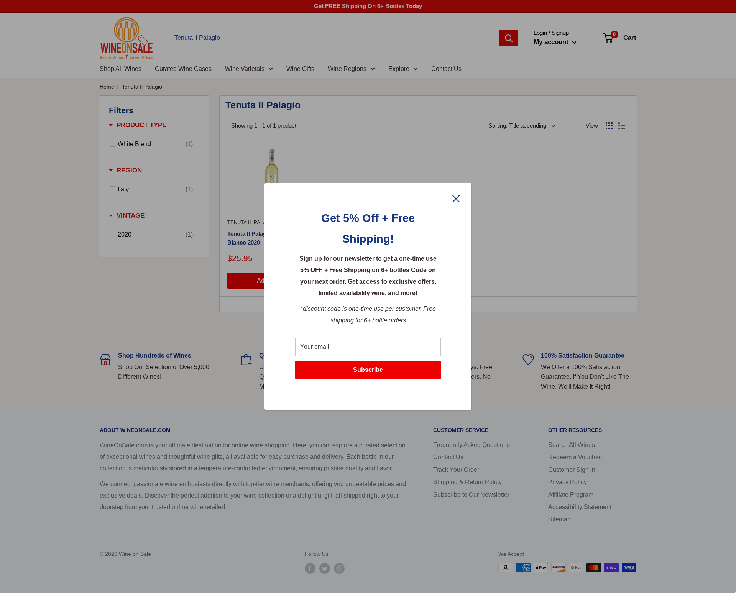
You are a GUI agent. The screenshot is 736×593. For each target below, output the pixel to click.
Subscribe (368, 369)
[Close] (456, 198)
